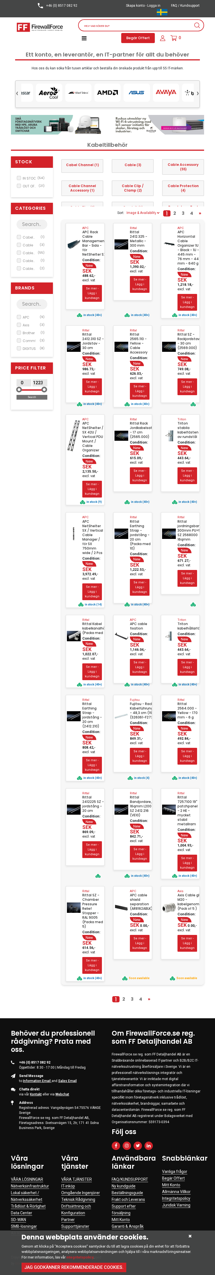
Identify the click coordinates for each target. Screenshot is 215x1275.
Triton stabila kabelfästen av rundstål (187, 430)
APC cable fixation (138, 626)
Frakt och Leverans (128, 1199)
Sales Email (67, 1081)
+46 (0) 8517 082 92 (61, 6)
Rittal (133, 228)
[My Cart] (173, 38)
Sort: (120, 213)
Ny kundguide (123, 1186)
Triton (181, 419)
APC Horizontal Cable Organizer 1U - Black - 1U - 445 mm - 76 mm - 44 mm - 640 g (188, 248)
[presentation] (17, 92)
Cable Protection (183, 188)
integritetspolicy (80, 1257)
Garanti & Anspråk (128, 1226)
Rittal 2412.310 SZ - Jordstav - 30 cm (93, 341)
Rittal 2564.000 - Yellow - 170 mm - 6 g (187, 711)
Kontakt (36, 1094)
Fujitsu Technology (139, 701)
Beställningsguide (127, 1193)
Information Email (37, 1081)
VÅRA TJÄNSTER (76, 1179)
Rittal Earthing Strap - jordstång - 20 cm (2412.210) (92, 715)
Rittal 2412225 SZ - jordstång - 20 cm (93, 804)
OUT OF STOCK (34, 186)
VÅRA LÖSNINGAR (27, 1179)
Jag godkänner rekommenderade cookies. (73, 1267)
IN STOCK (34, 178)
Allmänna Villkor (176, 1191)
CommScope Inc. (34, 340)
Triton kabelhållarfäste (188, 626)
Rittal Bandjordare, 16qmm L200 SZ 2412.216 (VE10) (141, 806)
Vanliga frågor (174, 1171)
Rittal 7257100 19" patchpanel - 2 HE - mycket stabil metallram (187, 810)
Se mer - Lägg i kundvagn (92, 293)
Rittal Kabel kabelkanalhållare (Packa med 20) (93, 628)
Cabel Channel (34, 237)
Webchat (62, 1094)
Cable (34, 245)
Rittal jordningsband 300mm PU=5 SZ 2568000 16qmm (188, 530)
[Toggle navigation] (84, 38)
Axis (34, 325)
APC (34, 317)
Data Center (21, 1213)
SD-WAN (18, 1219)
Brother (34, 333)
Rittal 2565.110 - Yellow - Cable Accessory (139, 343)
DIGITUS (34, 348)
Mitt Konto (121, 1219)
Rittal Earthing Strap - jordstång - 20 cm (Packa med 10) (140, 535)
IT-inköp (68, 1186)
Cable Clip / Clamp (34, 268)
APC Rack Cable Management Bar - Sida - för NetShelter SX (93, 243)
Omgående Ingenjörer (80, 1193)
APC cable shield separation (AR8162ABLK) (141, 902)
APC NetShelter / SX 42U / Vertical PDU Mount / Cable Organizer (92, 437)
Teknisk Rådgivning (78, 1199)
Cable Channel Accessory (34, 260)
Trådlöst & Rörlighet (28, 1206)
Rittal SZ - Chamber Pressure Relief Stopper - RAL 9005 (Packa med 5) (92, 911)
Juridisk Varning (176, 1205)
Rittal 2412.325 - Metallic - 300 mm (138, 239)
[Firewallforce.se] (40, 27)
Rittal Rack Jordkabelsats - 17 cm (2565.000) (141, 430)
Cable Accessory (34, 253)
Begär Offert (138, 38)
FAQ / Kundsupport (185, 6)
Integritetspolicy (176, 1198)
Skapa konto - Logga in (143, 6)
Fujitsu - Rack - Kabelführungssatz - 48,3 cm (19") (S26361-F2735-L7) (141, 711)
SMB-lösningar (24, 1226)
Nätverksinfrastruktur (30, 1186)
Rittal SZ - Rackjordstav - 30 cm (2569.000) (188, 341)
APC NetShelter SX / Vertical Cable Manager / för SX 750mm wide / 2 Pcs (92, 537)
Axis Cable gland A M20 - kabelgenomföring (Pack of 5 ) (188, 902)
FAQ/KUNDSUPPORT (130, 1179)
